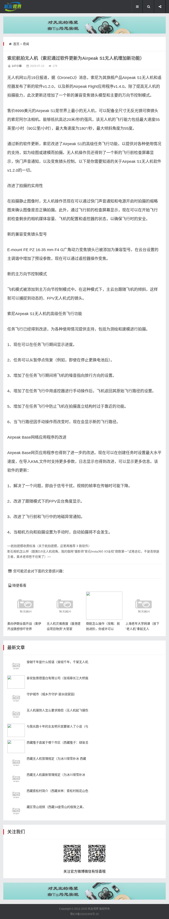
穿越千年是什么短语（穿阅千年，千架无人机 (57, 662)
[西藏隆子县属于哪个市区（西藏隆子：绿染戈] (16, 746)
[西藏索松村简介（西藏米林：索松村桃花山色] (16, 794)
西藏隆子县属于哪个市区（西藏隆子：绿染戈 (57, 742)
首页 (16, 44)
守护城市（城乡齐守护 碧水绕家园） (52, 694)
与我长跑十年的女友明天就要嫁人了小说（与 (57, 726)
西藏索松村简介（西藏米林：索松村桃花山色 (57, 791)
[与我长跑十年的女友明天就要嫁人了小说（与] (16, 730)
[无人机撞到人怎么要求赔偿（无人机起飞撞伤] (16, 714)
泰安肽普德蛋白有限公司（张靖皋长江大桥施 (57, 678)
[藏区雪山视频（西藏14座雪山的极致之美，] (16, 811)
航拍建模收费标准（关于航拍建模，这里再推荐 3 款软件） (49, 546)
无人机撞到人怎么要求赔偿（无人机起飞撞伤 (57, 710)
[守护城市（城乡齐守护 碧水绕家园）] (16, 698)
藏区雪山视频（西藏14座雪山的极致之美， (56, 807)
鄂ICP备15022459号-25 (84, 914)
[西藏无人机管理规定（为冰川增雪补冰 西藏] (16, 762)
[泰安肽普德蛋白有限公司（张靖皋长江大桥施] (16, 682)
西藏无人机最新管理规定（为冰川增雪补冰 (56, 774)
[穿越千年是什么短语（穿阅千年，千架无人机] (16, 666)
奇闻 (26, 44)
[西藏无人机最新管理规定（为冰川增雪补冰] (16, 778)
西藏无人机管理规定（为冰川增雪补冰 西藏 (56, 758)
